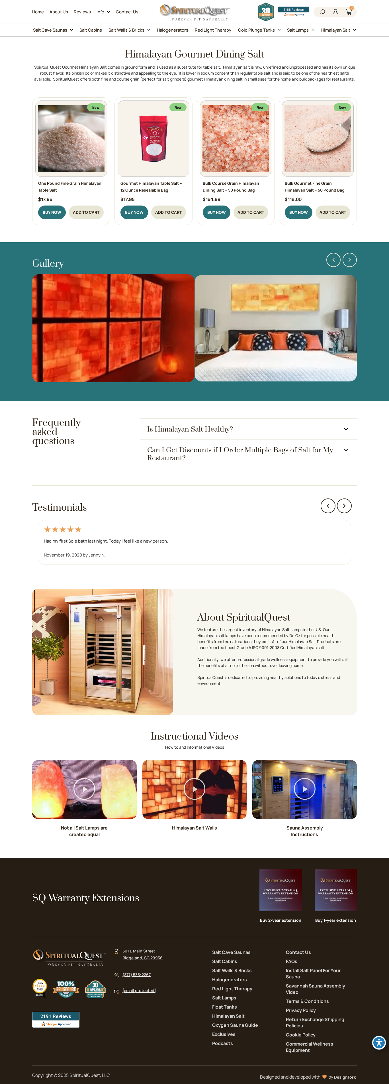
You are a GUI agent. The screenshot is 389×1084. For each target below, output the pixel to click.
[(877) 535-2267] (116, 975)
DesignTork (345, 1077)
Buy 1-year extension (335, 920)
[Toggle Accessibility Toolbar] (379, 1043)
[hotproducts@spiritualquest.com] (116, 991)
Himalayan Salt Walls (194, 828)
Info (100, 12)
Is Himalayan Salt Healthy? (190, 429)
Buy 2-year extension (280, 920)
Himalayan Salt (335, 30)
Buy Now (52, 212)
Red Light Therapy (213, 30)
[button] (322, 12)
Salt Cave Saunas (50, 30)
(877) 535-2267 (136, 974)
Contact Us (127, 12)
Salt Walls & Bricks (126, 30)
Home (38, 12)
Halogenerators (172, 30)
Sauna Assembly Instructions (304, 831)
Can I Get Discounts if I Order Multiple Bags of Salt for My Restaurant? (240, 454)
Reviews (82, 12)
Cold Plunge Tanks (256, 30)
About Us (59, 12)
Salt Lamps (298, 30)
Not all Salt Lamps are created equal (84, 831)
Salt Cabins (90, 30)
